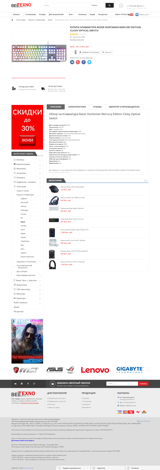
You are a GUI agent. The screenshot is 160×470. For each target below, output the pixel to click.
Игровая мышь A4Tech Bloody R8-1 (72, 187)
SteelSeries (25, 241)
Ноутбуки (20, 160)
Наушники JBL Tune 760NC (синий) (73, 198)
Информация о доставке (56, 398)
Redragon (24, 210)
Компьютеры (21, 285)
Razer (50, 20)
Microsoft (24, 202)
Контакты (82, 14)
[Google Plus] (78, 62)
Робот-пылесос (21, 302)
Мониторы (20, 294)
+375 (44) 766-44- (129, 402)
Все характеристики (77, 40)
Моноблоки (21, 168)
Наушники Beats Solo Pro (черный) (73, 262)
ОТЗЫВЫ (97, 107)
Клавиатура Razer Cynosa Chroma (72, 219)
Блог (71, 14)
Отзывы (42, 14)
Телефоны (86, 404)
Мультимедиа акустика (26, 275)
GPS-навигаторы (23, 289)
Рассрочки (102, 14)
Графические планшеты (26, 182)
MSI (22, 245)
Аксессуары (21, 20)
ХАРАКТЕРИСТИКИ (77, 107)
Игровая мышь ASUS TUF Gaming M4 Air (74, 251)
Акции (92, 14)
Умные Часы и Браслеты (26, 280)
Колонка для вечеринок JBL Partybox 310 (74, 230)
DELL (22, 249)
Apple (23, 233)
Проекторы (21, 298)
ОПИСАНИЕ (55, 107)
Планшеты (20, 177)
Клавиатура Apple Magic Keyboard (72, 208)
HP (22, 218)
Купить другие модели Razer (60, 172)
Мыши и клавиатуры (36, 20)
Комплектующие (23, 164)
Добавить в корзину (90, 52)
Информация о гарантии (57, 401)
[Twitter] (72, 62)
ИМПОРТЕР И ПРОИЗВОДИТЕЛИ (124, 107)
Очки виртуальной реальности (24, 266)
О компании (31, 14)
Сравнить (108, 52)
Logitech (24, 198)
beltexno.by (130, 406)
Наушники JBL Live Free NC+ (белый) (73, 240)
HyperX (23, 253)
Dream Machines (27, 257)
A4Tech (23, 206)
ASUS (23, 229)
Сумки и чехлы (23, 191)
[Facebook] (84, 62)
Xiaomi (23, 237)
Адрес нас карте (54, 407)
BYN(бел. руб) (143, 14)
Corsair (23, 214)
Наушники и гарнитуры (26, 261)
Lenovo (23, 226)
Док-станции (22, 271)
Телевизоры (21, 173)
